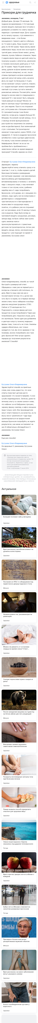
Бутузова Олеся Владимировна (22, 162)
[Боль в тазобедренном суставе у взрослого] (19, 997)
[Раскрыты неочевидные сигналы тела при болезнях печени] (19, 770)
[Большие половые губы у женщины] (19, 510)
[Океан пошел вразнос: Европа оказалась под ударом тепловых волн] (19, 835)
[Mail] (7, 2)
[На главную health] (13, 2)
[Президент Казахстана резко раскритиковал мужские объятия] (19, 932)
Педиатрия (16, 9)
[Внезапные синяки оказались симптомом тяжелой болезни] (19, 737)
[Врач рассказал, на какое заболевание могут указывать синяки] (19, 965)
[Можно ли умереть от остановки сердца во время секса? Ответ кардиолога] (19, 640)
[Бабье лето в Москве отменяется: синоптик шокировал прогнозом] (19, 900)
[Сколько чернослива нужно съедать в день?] (19, 672)
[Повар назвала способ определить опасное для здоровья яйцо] (19, 802)
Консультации (6, 9)
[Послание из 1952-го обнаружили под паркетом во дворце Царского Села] (19, 575)
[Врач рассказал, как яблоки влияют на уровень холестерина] (19, 542)
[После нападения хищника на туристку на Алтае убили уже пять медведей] (19, 705)
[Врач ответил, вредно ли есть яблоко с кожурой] (19, 867)
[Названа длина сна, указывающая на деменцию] (19, 607)
